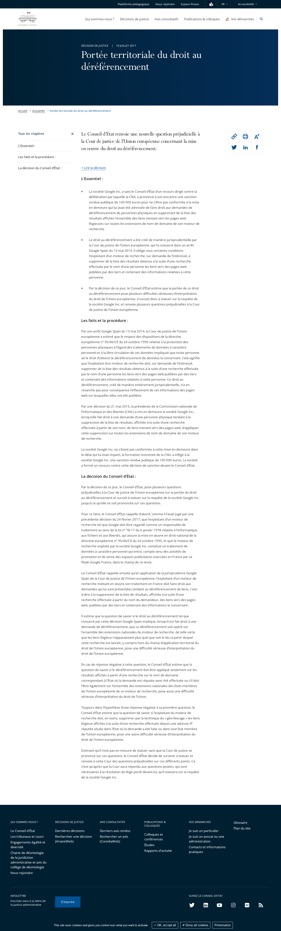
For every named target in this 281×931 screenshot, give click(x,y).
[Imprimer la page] (245, 136)
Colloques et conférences (153, 836)
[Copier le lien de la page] (234, 136)
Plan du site (242, 828)
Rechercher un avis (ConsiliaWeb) (114, 838)
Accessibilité (246, 4)
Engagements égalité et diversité (28, 844)
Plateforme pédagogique (133, 4)
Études (149, 845)
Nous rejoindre (22, 873)
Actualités (38, 111)
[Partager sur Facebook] (257, 147)
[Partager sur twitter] (234, 147)
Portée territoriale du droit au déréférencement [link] (80, 111)
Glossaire (240, 822)
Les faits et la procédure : (36, 157)
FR (223, 4)
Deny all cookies (196, 925)
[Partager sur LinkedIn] (245, 147)
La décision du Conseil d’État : (39, 168)
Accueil (22, 111)
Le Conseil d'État (23, 831)
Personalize (222, 925)
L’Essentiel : (26, 146)
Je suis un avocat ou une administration (206, 838)
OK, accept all (166, 925)
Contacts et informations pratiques (207, 849)
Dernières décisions (69, 831)
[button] (99, 18)
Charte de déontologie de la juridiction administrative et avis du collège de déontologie (28, 860)
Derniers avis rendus (115, 831)
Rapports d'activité (158, 850)
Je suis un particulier (204, 831)
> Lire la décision (93, 168)
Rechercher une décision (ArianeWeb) (73, 838)
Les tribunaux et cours (27, 836)
